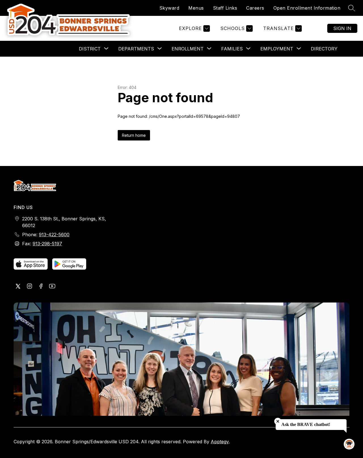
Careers (255, 8)
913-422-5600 (54, 234)
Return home (134, 135)
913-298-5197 (47, 243)
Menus (196, 8)
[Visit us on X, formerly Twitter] (18, 286)
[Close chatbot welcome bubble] (277, 421)
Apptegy (220, 441)
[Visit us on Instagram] (29, 286)
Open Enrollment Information (307, 8)
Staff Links (225, 8)
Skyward (169, 8)
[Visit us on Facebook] (40, 286)
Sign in (342, 28)
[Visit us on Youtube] (52, 286)
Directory (324, 49)
